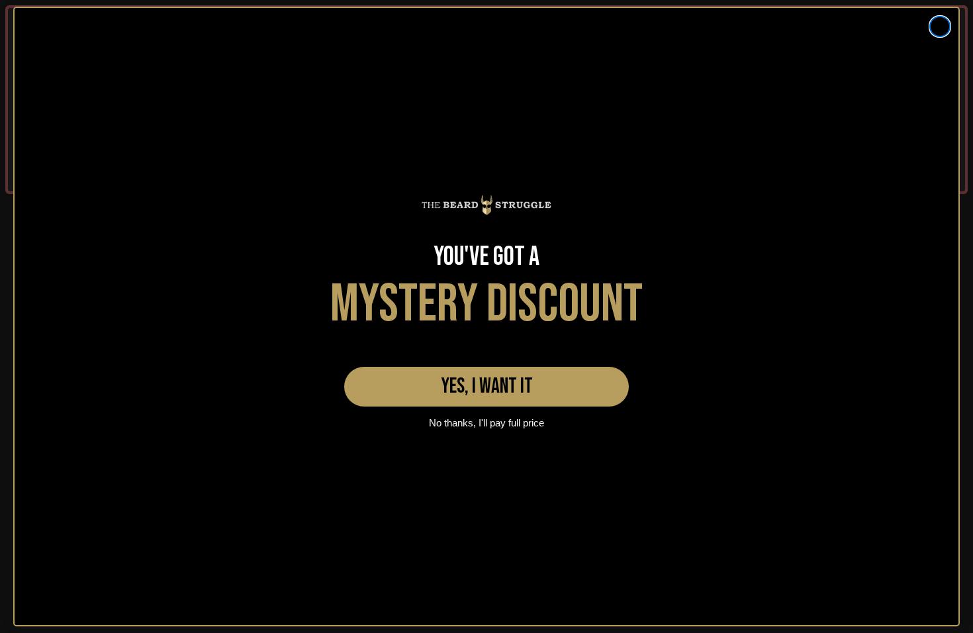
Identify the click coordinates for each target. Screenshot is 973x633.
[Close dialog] (940, 26)
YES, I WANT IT (487, 386)
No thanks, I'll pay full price (486, 422)
